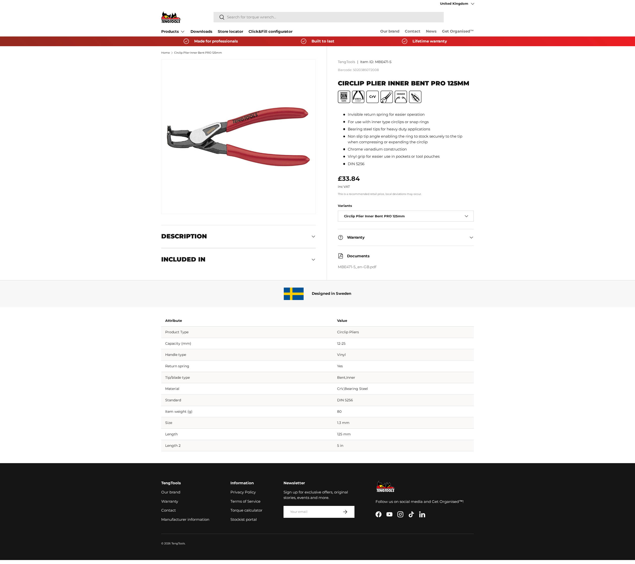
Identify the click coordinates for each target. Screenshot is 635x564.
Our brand (389, 31)
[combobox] (329, 17)
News (431, 31)
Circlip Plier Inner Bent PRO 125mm (198, 52)
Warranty (169, 501)
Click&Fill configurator (270, 31)
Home (165, 52)
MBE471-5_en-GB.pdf (357, 267)
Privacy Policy (243, 492)
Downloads (201, 31)
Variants (345, 206)
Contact (412, 31)
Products (170, 31)
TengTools (346, 62)
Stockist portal (243, 519)
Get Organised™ (458, 31)
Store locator (230, 31)
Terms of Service (245, 501)
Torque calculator (246, 510)
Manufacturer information (185, 519)
